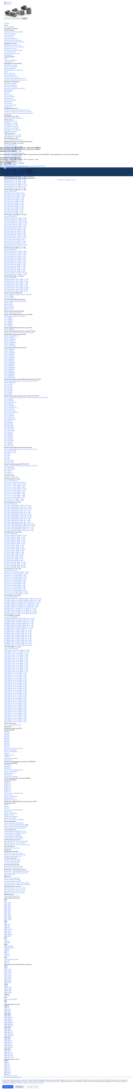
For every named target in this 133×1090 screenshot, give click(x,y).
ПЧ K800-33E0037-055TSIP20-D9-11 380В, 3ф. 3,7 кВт (21, 603)
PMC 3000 (7, 904)
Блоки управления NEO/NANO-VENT (16, 826)
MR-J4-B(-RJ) (8, 304)
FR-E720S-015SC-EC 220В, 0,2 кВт (15, 253)
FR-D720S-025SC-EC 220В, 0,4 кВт (15, 221)
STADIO (6, 756)
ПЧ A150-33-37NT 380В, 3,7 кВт (14, 494)
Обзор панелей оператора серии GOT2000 (17, 294)
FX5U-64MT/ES (9, 361)
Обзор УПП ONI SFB (11, 648)
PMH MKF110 (8, 1022)
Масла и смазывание (10, 751)
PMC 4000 (7, 908)
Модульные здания (10, 100)
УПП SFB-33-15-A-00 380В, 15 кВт (15, 677)
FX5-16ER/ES (8, 434)
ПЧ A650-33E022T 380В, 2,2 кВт (14, 539)
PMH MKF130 (8, 1024)
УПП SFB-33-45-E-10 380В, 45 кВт (15, 700)
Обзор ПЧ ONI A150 (10, 480)
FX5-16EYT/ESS (9, 431)
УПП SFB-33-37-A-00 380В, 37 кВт (15, 690)
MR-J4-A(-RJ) (8, 303)
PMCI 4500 (7, 979)
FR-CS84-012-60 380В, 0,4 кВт (14, 199)
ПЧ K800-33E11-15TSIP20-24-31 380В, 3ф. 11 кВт (20, 608)
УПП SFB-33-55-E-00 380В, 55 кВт (15, 708)
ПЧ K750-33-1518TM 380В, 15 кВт (15, 577)
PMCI (6, 967)
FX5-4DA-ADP (9, 462)
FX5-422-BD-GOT (10, 382)
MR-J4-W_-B (8, 309)
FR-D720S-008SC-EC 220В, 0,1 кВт (15, 218)
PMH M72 (7, 1009)
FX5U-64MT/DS (9, 366)
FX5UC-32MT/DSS (10, 339)
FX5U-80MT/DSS (9, 377)
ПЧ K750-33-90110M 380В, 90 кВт (15, 590)
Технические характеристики (13, 748)
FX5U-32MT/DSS (9, 357)
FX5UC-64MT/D (9, 341)
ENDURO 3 (7, 765)
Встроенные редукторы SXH (13, 866)
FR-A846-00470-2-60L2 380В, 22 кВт (16, 289)
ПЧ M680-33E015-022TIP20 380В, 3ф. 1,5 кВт (19, 622)
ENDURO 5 (7, 768)
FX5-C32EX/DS (9, 401)
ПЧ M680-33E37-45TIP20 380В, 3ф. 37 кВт (18, 638)
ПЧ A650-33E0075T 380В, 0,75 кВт (15, 535)
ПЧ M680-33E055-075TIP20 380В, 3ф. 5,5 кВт (19, 627)
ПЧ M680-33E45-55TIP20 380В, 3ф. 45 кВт (18, 640)
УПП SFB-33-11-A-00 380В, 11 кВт (15, 673)
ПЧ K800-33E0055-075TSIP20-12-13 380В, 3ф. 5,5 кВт (21, 605)
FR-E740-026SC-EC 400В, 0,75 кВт (15, 274)
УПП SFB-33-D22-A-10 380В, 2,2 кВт (16, 662)
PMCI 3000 (7, 976)
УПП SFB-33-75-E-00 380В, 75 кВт (15, 718)
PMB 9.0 (7, 956)
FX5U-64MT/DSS (9, 367)
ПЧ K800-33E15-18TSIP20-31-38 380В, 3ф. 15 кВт (20, 610)
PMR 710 (7, 928)
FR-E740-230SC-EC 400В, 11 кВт (14, 269)
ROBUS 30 (7, 785)
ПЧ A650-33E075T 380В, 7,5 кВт (14, 544)
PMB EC (6, 996)
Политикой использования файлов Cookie (14, 1081)
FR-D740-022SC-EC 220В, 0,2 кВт (15, 236)
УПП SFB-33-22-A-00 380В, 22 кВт (15, 683)
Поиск (24, 18)
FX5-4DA (7, 454)
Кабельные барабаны (11, 86)
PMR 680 (7, 924)
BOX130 (7, 745)
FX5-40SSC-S (8, 472)
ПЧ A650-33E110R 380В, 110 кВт (15, 562)
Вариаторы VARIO (10, 818)
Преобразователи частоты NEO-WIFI (16, 841)
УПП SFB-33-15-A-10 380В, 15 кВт (15, 678)
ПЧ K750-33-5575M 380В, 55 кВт (15, 587)
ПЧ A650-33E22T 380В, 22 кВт (14, 550)
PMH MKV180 (8, 1036)
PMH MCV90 (8, 1054)
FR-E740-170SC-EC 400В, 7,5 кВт (15, 266)
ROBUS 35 (7, 786)
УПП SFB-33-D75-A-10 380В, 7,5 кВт (16, 672)
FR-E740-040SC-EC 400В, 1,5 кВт (15, 263)
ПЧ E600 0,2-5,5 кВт (10, 121)
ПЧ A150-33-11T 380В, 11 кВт (14, 499)
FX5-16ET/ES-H (9, 467)
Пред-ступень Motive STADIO (13, 820)
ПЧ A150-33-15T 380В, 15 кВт (14, 500)
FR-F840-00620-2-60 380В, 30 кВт (15, 188)
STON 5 (6, 808)
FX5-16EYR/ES (9, 427)
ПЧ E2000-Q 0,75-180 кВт (12, 130)
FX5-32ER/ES (8, 442)
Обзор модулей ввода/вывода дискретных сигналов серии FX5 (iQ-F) (26, 397)
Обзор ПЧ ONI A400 (10, 504)
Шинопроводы (9, 90)
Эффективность (9, 755)
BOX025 (7, 731)
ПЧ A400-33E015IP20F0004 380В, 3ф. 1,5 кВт (19, 527)
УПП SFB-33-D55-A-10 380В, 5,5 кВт (16, 668)
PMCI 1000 (7, 969)
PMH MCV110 (8, 1056)
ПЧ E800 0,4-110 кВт (11, 123)
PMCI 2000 (7, 972)
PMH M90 (7, 1011)
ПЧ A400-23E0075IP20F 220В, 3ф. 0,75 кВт (18, 517)
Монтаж (6, 753)
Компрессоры (8, 98)
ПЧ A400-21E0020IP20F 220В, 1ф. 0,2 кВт (17, 505)
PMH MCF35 (8, 1041)
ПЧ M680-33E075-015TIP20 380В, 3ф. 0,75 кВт (19, 620)
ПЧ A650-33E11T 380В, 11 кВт (14, 545)
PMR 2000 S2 (8, 934)
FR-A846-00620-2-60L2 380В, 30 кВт (16, 291)
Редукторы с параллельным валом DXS (16, 871)
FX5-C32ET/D (8, 404)
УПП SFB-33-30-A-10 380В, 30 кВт (15, 688)
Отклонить (19, 1087)
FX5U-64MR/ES (9, 359)
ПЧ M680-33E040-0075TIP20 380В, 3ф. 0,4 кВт (19, 618)
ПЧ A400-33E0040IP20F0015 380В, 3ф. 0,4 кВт (19, 524)
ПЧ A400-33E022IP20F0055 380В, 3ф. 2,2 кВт (19, 529)
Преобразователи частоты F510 (14, 893)
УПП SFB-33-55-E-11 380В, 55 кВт (15, 711)
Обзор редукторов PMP (11, 896)
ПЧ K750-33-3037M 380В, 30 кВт (15, 582)
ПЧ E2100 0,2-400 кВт (11, 128)
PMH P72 (7, 1067)
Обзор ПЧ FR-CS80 (10, 191)
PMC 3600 (7, 906)
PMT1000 (7, 943)
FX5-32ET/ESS (8, 445)
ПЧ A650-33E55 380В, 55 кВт (13, 557)
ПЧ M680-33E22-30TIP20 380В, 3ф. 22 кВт (18, 635)
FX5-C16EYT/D (9, 417)
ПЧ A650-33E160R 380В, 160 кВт (15, 565)
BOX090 (7, 741)
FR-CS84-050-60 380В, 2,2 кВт (14, 204)
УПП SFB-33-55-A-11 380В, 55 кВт (15, 706)
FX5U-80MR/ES (9, 369)
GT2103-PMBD (9, 296)
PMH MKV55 (8, 1031)
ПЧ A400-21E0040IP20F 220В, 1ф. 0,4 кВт (17, 507)
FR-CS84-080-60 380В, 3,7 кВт (14, 206)
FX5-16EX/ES (8, 432)
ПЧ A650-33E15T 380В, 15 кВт (14, 547)
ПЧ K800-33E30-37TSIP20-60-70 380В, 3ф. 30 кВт (20, 613)
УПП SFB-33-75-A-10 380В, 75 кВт (15, 715)
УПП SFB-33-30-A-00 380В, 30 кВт (15, 687)
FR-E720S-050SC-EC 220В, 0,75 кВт (15, 273)
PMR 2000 (7, 933)
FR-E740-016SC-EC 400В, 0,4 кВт (15, 259)
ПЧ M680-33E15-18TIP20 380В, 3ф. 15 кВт (18, 632)
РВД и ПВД (7, 91)
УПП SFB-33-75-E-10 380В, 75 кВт (15, 720)
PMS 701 (7, 962)
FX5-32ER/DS (8, 439)
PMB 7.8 (7, 954)
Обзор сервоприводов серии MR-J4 (15, 301)
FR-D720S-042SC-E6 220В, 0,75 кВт (15, 244)
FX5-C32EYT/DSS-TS (11, 412)
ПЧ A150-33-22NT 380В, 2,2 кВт (14, 492)
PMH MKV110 (8, 1034)
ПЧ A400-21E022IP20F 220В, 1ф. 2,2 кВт (17, 512)
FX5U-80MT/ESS (9, 372)
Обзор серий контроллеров (12, 312)
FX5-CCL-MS (8, 386)
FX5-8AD (7, 459)
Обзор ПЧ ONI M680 (11, 617)
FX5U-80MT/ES (9, 371)
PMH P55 (7, 1066)
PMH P (6, 1062)
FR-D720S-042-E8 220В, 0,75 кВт (15, 246)
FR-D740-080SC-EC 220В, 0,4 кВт (15, 234)
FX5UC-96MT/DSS (10, 346)
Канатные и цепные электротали (14, 88)
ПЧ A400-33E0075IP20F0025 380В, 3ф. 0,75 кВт (19, 525)
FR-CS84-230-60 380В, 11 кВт (13, 211)
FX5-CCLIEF (8, 384)
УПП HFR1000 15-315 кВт (12, 135)
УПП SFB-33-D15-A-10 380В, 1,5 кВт (16, 658)
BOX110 (7, 743)
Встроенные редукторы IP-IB (13, 868)
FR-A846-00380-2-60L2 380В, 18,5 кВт (16, 288)
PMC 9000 (7, 914)
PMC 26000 (7, 919)
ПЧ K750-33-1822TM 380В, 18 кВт (15, 578)
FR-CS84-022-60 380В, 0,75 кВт (14, 201)
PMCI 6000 (7, 981)
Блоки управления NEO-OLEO (13, 823)
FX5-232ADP (8, 389)
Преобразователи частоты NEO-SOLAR (17, 844)
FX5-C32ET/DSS (9, 406)
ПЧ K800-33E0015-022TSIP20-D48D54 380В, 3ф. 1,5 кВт (22, 600)
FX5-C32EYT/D (9, 409)
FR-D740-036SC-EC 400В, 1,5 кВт (15, 231)
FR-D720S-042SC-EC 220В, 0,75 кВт (15, 223)
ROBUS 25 (7, 783)
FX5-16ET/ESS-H (9, 469)
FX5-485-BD (8, 394)
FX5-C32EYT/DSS (10, 411)
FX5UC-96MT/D (9, 344)
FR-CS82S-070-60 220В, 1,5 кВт (14, 196)
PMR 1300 (7, 931)
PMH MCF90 (8, 1046)
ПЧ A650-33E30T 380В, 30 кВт (14, 552)
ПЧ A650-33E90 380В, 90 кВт (13, 560)
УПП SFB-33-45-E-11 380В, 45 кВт (15, 701)
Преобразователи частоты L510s (14, 891)
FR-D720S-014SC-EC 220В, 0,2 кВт (15, 219)
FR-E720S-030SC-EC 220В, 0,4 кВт (15, 258)
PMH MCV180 (8, 1057)
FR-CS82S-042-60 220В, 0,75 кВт (14, 194)
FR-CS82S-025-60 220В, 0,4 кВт (14, 193)
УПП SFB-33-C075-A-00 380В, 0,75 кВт (17, 650)
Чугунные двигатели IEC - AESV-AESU (16, 883)
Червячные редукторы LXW (13, 853)
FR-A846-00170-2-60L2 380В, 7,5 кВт (16, 283)
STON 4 (6, 806)
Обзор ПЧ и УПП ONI (11, 477)
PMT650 (6, 941)
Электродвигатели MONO (12, 834)
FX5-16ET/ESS (8, 437)
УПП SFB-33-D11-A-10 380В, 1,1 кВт (16, 655)
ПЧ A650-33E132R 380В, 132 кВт (15, 564)
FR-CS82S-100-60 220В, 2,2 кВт (14, 198)
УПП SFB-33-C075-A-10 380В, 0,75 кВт (17, 652)
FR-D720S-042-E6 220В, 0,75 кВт (15, 243)
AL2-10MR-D (8, 319)
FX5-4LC (7, 457)
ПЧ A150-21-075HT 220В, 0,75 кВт (15, 484)
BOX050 (7, 736)
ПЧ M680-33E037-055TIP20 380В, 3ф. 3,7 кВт (19, 625)
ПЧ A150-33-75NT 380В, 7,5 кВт (14, 497)
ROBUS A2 (7, 781)
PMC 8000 (7, 913)
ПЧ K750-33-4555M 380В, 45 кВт (15, 585)
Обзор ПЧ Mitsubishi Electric (13, 140)
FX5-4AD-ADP (9, 460)
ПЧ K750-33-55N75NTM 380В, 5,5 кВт (16, 572)
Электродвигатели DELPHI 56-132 (15, 831)
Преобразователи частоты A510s (14, 888)
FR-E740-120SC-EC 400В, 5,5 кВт (15, 264)
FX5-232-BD (8, 392)
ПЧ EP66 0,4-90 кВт (10, 131)
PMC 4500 (7, 909)
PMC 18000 (7, 918)
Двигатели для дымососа (12, 878)
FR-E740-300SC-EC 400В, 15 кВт (14, 271)
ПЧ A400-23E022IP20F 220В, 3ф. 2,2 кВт (17, 520)
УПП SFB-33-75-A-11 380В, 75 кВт (15, 716)
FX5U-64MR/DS (9, 364)
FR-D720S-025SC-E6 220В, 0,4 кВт (15, 238)
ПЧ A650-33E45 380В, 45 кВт (13, 555)
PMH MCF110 (8, 1047)
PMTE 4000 (7, 991)
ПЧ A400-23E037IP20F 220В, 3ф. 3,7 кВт (17, 522)
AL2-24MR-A (8, 324)
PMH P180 (7, 1072)
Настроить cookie (32, 1087)
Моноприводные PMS (11, 959)
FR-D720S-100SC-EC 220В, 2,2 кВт (15, 226)
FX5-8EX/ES (8, 421)
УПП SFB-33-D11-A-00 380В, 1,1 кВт (16, 653)
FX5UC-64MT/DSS (10, 342)
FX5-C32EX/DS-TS (10, 402)
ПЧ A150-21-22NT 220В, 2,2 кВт (14, 487)
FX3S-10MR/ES (9, 329)
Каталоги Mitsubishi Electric (13, 1077)
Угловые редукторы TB (11, 863)
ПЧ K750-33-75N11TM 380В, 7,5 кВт (16, 573)
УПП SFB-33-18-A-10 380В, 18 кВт (15, 682)
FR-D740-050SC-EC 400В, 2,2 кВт (15, 228)
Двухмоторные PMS (10, 999)
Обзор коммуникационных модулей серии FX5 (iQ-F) (21, 381)
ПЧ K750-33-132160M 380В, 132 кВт (16, 593)
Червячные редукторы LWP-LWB (14, 854)
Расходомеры (8, 101)
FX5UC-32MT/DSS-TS (11, 336)
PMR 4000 (7, 936)
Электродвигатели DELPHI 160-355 (15, 833)
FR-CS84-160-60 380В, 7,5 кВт (14, 209)
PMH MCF (7, 1039)
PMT (5, 939)
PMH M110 (7, 1012)
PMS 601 (7, 961)
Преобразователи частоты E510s (14, 889)
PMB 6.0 (7, 949)
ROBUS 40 (7, 788)
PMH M (6, 1007)
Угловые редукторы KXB (12, 859)
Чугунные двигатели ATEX (12, 881)
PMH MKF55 (8, 1017)
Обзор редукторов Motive (12, 725)
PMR (5, 923)
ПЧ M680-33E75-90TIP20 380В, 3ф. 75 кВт (18, 643)
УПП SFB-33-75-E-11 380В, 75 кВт (15, 721)
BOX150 (7, 746)
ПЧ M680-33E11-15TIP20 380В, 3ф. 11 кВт (18, 630)
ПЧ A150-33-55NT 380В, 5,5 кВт (14, 495)
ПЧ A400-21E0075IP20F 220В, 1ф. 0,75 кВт (18, 509)
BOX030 (7, 733)
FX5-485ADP (8, 391)
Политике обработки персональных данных (30, 1083)
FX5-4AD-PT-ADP (10, 450)
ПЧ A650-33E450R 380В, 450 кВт (15, 567)
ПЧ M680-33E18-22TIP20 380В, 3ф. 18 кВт (18, 633)
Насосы (6, 93)
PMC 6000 (7, 911)
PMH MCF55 (8, 1042)
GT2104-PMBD (9, 298)
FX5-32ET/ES (8, 444)
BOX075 (7, 740)
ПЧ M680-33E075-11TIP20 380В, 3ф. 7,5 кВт (18, 628)
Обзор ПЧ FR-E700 (10, 249)
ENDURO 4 (7, 766)
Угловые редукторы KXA (12, 861)
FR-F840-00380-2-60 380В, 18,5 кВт (15, 184)
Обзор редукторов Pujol (11, 848)
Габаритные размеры (11, 758)
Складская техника (10, 105)
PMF (5, 1002)
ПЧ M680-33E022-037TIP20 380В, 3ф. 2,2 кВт (19, 623)
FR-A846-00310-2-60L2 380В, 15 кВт (16, 286)
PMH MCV (7, 1051)
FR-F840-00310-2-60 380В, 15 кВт (15, 183)
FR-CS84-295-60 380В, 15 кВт (13, 213)
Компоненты (8, 760)
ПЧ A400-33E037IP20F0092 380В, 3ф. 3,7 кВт (19, 530)
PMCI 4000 (7, 977)
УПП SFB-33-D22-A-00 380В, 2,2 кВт (16, 660)
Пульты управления (10, 85)
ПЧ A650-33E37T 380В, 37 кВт (14, 554)
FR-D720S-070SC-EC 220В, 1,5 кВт (15, 224)
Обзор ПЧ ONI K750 (10, 570)
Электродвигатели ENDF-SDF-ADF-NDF (17, 884)
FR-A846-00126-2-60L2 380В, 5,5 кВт (16, 281)
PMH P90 (7, 1069)
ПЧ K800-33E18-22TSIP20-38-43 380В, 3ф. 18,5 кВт (21, 612)
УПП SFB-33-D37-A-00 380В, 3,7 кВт (16, 663)
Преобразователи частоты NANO (15, 843)
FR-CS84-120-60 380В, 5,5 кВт (14, 208)
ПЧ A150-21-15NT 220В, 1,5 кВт (14, 485)
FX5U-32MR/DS (9, 354)
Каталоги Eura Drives (11, 1076)
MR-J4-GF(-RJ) (9, 306)
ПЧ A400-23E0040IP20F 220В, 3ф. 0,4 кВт (17, 515)
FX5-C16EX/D (8, 414)
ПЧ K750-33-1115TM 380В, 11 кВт (15, 575)
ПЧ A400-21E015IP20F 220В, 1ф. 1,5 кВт (17, 510)
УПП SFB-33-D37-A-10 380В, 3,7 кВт (16, 665)
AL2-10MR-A (8, 317)
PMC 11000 (7, 916)
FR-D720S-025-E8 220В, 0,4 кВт (14, 239)
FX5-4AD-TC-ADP (10, 452)
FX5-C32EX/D (8, 399)
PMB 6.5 (7, 951)
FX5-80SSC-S (8, 474)
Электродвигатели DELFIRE (13, 836)
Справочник (8, 106)
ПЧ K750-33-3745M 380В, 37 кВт (15, 583)
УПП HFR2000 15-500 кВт (12, 136)
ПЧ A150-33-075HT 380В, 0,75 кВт (15, 489)
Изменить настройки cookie (66, 180)
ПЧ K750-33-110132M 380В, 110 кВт (16, 592)
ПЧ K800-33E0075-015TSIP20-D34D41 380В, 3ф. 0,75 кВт (23, 598)
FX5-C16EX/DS (9, 416)
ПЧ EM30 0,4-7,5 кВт (11, 125)
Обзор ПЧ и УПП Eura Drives (13, 118)
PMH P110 (7, 1071)
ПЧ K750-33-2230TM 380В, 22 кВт (15, 580)
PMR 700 (7, 926)
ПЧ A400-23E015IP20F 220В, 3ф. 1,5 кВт (17, 519)
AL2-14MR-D (8, 322)
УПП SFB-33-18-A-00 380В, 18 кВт (15, 680)
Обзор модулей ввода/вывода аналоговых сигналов (20, 449)
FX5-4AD (7, 455)
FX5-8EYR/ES (8, 422)
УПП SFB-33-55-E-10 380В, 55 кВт (15, 710)
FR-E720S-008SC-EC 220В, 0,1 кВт (15, 251)
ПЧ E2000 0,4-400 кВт (11, 126)
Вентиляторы (8, 95)
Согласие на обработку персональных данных (18, 113)
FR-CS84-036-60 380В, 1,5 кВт (14, 203)
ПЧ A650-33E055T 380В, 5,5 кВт (14, 542)
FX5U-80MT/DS (9, 376)
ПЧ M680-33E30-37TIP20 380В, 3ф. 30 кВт (18, 637)
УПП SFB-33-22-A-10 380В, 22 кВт (15, 685)
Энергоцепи (8, 103)
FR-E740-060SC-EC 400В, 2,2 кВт (15, 256)
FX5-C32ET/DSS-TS (10, 407)
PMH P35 (7, 1064)
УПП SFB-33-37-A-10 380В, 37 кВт (15, 692)
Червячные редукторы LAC (13, 856)
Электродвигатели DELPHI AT (13, 838)
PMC (5, 901)
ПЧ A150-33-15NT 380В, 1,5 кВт (14, 490)
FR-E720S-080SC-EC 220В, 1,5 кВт (15, 261)
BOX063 (7, 738)
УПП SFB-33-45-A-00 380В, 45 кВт (15, 693)
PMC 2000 (7, 903)
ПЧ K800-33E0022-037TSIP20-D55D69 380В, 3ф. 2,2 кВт (22, 602)
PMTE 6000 (7, 992)
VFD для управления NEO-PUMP (14, 828)
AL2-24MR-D (8, 326)
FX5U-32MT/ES (9, 351)
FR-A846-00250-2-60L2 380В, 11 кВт (16, 284)
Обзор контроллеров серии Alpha (14, 316)
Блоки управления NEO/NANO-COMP (16, 824)
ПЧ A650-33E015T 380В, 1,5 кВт (14, 537)
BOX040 (7, 735)
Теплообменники (9, 96)
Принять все (8, 1087)
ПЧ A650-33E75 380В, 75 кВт (13, 559)
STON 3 (6, 805)
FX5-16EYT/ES (9, 429)
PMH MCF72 (8, 1044)
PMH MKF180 (8, 1026)
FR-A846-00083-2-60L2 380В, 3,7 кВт (16, 279)
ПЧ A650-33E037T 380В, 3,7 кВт (14, 540)
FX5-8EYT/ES (8, 424)
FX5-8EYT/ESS (9, 426)
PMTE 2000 (7, 987)
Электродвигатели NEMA (12, 879)
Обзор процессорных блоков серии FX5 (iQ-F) (19, 332)
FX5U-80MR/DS (9, 374)
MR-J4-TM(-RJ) (9, 308)
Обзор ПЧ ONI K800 (10, 597)
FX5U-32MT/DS (9, 356)
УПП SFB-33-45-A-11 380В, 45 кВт (15, 696)
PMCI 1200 (7, 971)
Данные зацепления (10, 750)
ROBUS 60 (7, 791)
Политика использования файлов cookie (17, 110)
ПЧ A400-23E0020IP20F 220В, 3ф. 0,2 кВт (17, 514)
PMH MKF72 (8, 1019)
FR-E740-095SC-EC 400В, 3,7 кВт (15, 268)
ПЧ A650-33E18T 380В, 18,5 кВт (14, 549)
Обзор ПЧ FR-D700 (10, 216)
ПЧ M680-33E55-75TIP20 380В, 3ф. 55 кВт (18, 642)
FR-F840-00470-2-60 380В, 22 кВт (15, 186)
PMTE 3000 (7, 989)
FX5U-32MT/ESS (9, 352)
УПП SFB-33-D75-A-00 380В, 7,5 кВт (16, 670)
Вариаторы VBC (9, 874)
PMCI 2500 (7, 974)
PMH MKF (7, 1016)
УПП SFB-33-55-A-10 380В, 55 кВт (15, 705)
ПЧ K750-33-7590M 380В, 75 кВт (15, 588)
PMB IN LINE (8, 946)
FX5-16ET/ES (8, 436)
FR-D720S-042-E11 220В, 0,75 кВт (15, 241)
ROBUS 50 (7, 790)
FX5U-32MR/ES (9, 349)
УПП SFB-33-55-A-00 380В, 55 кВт (15, 703)
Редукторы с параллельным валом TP (16, 873)
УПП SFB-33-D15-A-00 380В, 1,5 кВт (16, 657)
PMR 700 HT (8, 929)
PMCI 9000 (7, 982)
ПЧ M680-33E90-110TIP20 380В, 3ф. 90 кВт (18, 645)
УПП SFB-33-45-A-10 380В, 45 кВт (15, 695)
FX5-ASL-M (8, 387)
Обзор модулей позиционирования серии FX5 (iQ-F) (20, 465)
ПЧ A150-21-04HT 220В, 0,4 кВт (14, 482)
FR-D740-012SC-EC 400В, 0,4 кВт (15, 229)
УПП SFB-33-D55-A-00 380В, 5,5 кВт (16, 667)
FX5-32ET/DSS (9, 440)
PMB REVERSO (9, 948)
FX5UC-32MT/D (9, 337)
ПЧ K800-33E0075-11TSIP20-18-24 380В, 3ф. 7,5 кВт (21, 607)
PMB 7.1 (7, 952)
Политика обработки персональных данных (18, 111)
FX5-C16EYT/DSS (10, 419)
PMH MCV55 (8, 1052)
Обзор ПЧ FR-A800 (10, 278)
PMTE (6, 986)
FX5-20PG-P (8, 470)
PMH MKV (7, 1029)
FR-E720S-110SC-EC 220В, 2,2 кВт (15, 254)
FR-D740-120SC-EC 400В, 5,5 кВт (15, 233)
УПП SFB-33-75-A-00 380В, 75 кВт (15, 713)
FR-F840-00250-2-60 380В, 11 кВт (15, 181)
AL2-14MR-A (8, 321)
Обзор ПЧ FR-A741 (10, 145)
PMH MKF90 (8, 1021)
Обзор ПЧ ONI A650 (10, 534)
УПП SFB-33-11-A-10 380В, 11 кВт (15, 675)
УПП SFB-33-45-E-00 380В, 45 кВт (15, 698)
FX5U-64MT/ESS (9, 362)
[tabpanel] (66, 148)
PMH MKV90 (8, 1032)
